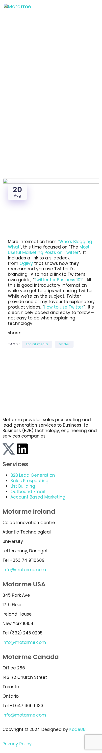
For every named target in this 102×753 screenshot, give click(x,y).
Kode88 (77, 729)
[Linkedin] (22, 449)
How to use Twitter (63, 307)
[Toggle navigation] (95, 6)
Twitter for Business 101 (58, 280)
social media (37, 344)
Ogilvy (27, 263)
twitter (64, 344)
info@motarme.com (24, 570)
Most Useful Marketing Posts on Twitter (49, 249)
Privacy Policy (17, 744)
